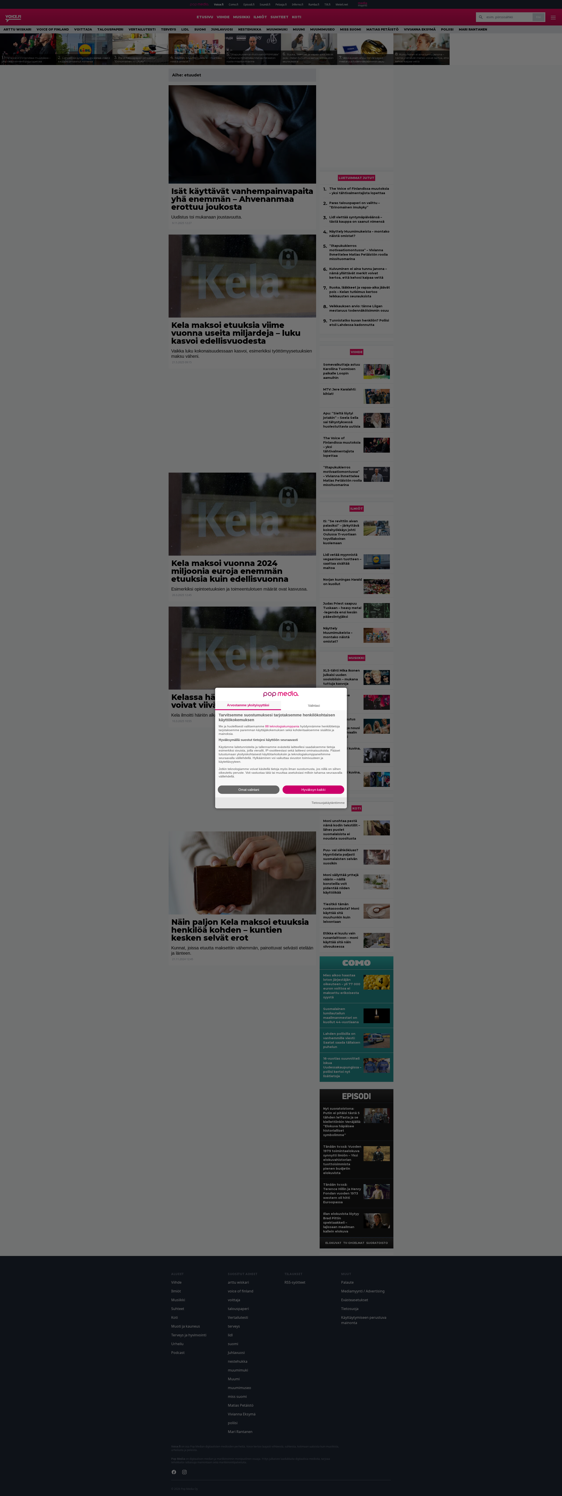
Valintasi (314, 705)
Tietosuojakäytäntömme (328, 802)
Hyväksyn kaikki (313, 789)
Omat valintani (248, 789)
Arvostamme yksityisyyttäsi (248, 705)
